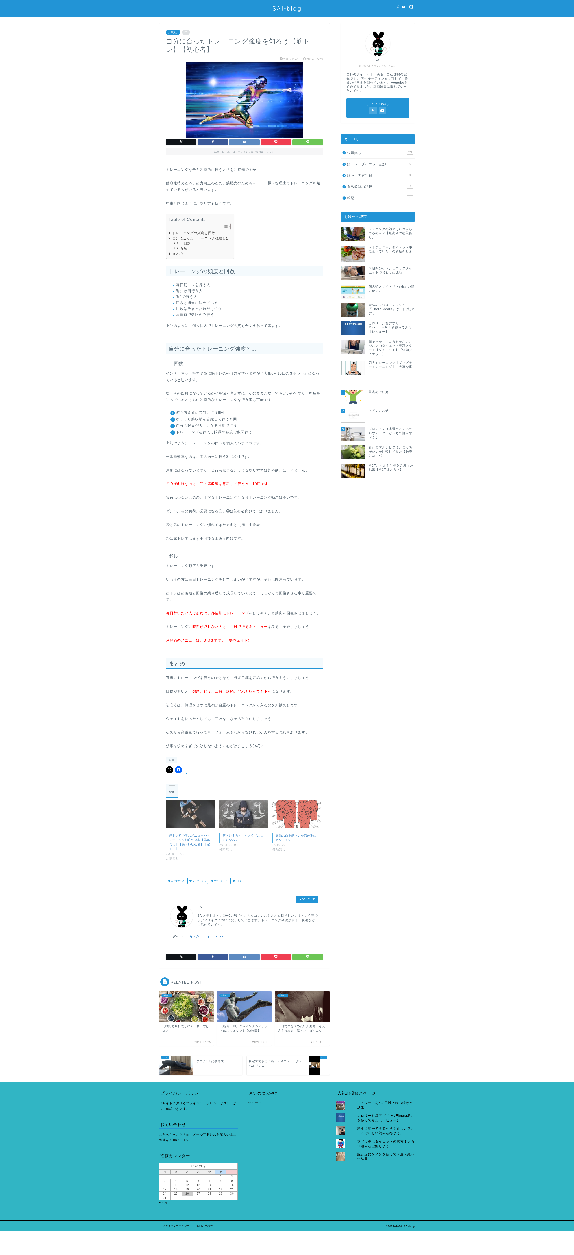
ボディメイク (220, 881)
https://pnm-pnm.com (205, 936)
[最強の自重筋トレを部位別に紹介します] (296, 814)
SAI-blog (287, 8)
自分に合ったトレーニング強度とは (201, 238)
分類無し (173, 32)
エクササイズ (177, 881)
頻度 (183, 248)
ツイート (255, 1103)
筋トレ (238, 881)
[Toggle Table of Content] (225, 226)
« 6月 (163, 1202)
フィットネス (199, 881)
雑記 (379, 198)
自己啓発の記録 (379, 187)
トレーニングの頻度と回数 (193, 233)
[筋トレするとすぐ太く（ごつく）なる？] (243, 814)
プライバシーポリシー (176, 1225)
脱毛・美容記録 (379, 175)
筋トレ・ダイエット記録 (379, 164)
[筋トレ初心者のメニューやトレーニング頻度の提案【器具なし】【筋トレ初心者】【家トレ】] (190, 814)
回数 (185, 243)
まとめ (177, 253)
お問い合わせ (205, 1225)
